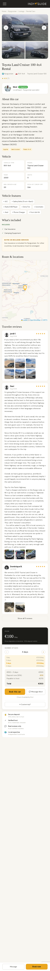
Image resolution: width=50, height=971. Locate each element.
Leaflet (25, 320)
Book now (36, 966)
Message (13, 967)
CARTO (44, 320)
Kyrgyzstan (12, 11)
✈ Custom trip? (25, 704)
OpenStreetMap (35, 320)
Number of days (11, 648)
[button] (25, 288)
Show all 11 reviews (25, 618)
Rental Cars (30, 11)
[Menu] (4, 4)
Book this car (15, 692)
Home (4, 11)
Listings (21, 11)
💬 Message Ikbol (36, 692)
